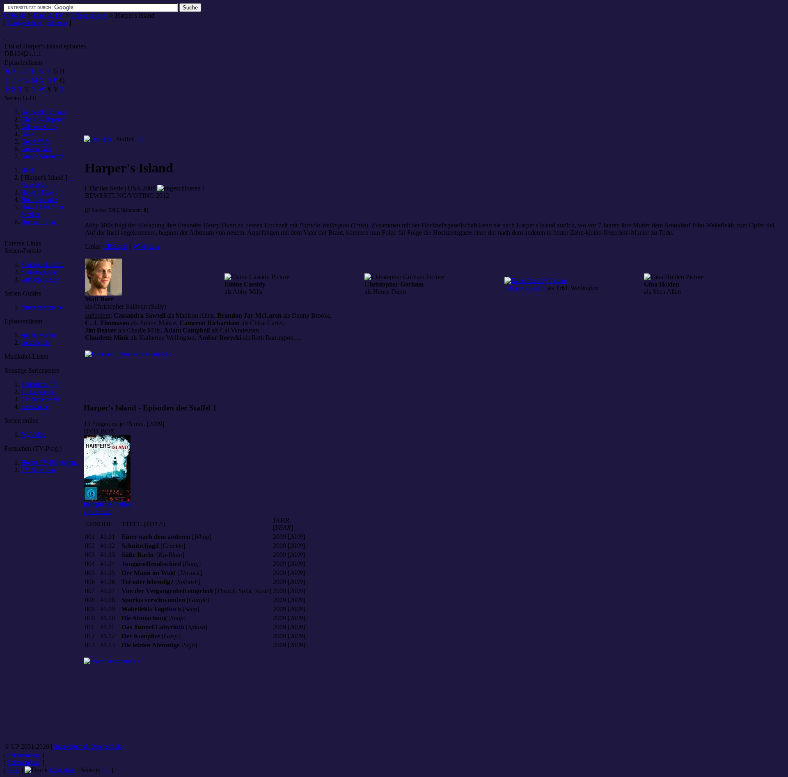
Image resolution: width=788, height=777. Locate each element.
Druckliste (62, 769)
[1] (140, 138)
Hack (28, 170)
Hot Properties (39, 199)
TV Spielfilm (38, 469)
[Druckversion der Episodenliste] (98, 138)
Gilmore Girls (39, 126)
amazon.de (107, 508)
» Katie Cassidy (524, 287)
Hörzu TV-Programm (49, 462)
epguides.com (39, 335)
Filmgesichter (24, 22)
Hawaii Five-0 (39, 192)
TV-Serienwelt (40, 399)
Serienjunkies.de (42, 264)
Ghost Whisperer (43, 119)
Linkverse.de (38, 391)
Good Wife (35, 141)
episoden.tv (35, 342)
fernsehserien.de (42, 307)
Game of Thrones (43, 111)
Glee (27, 134)
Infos (13, 769)
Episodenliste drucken (142, 354)
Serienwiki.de (39, 271)
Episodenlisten (89, 15)
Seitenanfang (24, 755)
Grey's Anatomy (42, 156)
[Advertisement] (43, 611)
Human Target (39, 221)
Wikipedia (146, 246)
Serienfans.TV (40, 384)
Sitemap (56, 22)
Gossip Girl (36, 148)
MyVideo (33, 434)
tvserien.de (35, 406)
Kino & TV (48, 15)
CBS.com (115, 246)
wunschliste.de (40, 279)
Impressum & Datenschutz (88, 746)
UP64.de (14, 15)
